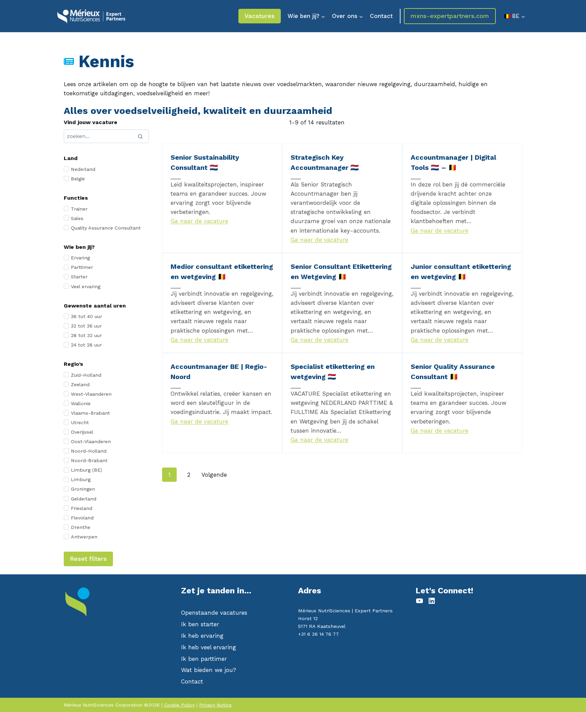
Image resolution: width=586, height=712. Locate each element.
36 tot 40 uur (86, 316)
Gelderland (83, 498)
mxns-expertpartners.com (450, 15)
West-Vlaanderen (91, 394)
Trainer (79, 209)
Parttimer (82, 267)
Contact (381, 16)
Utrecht (80, 422)
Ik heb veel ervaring (208, 647)
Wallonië (81, 403)
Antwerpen (84, 536)
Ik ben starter (200, 624)
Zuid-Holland (86, 375)
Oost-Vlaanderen (91, 441)
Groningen (83, 489)
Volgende (214, 474)
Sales (77, 218)
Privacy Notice (215, 705)
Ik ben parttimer (204, 658)
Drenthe (80, 527)
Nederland (83, 169)
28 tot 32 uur (86, 335)
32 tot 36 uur (86, 326)
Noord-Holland (88, 451)
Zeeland (80, 384)
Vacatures (260, 15)
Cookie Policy (179, 705)
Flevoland (82, 517)
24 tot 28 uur (86, 345)
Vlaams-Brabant (90, 413)
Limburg (81, 479)
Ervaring (80, 257)
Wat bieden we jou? (208, 670)
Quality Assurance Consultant (106, 228)
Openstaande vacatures (214, 612)
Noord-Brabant (89, 460)
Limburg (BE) (86, 470)
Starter (79, 276)
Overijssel (82, 432)
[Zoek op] (140, 136)
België (78, 178)
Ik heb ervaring (202, 635)
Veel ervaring (85, 286)
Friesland (81, 508)
